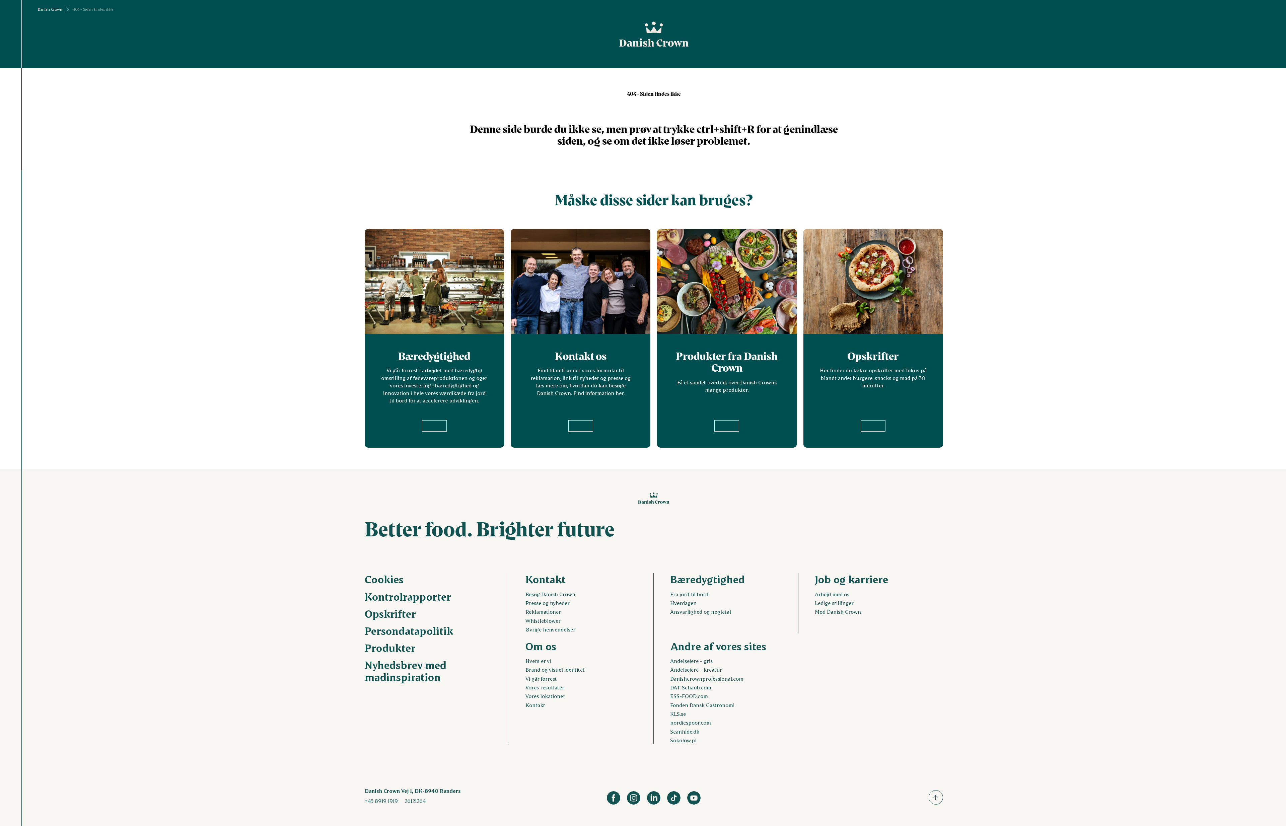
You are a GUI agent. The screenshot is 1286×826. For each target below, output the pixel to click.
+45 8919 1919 (381, 801)
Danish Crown (50, 9)
